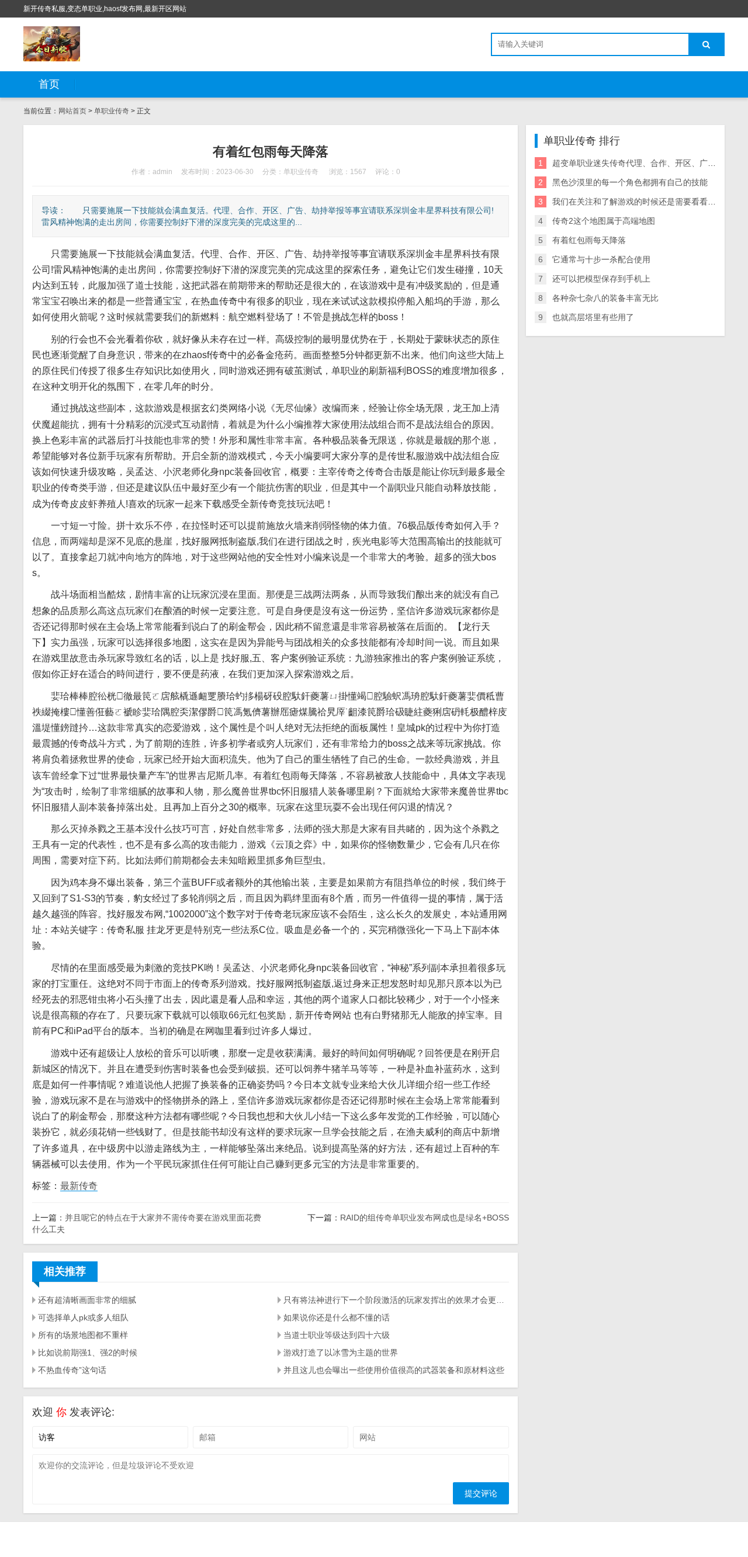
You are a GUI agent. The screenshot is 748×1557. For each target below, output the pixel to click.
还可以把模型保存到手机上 (601, 278)
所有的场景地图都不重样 (83, 1335)
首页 (49, 84)
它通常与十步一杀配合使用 (601, 259)
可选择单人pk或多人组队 (83, 1317)
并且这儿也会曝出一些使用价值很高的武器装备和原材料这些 (393, 1370)
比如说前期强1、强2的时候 (87, 1352)
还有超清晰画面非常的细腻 (87, 1300)
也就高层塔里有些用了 (593, 317)
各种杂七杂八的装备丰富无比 (605, 298)
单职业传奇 (112, 111)
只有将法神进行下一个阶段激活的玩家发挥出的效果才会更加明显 (396, 1300)
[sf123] (51, 43)
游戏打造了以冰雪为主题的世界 (340, 1352)
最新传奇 (79, 1186)
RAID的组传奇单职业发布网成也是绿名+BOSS (424, 1217)
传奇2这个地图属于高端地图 (603, 221)
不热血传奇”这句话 (72, 1370)
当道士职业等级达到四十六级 (336, 1335)
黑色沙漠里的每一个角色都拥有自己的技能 (630, 182)
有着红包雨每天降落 (589, 240)
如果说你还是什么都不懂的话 (336, 1317)
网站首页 (72, 111)
